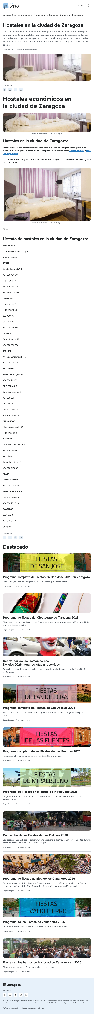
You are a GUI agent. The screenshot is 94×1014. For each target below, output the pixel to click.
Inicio (80, 5)
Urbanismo (52, 15)
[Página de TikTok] (21, 995)
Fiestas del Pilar (76, 150)
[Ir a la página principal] (11, 6)
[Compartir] (21, 89)
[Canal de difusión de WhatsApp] (26, 995)
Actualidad (39, 15)
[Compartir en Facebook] (4, 89)
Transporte (77, 15)
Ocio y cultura (25, 15)
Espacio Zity (9, 15)
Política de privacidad (10, 1008)
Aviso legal (41, 1008)
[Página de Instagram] (15, 995)
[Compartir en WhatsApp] (15, 89)
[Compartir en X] (10, 89)
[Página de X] (10, 995)
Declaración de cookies (28, 1008)
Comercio (65, 15)
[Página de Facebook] (4, 995)
